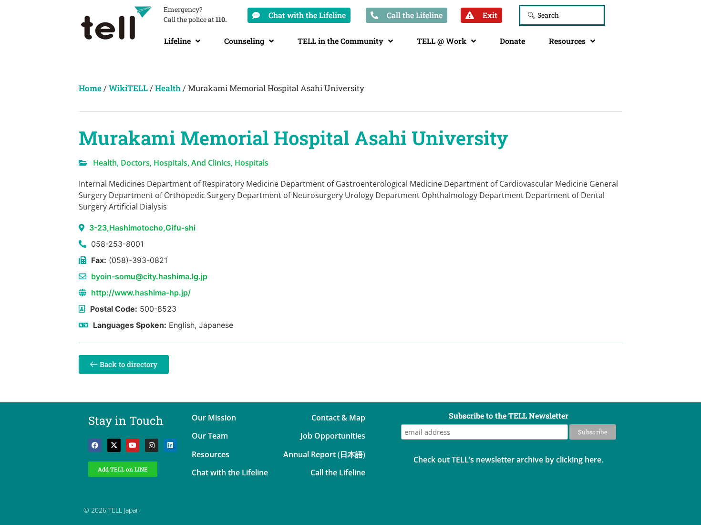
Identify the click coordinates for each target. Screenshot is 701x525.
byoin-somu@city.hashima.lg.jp (149, 276)
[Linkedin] (170, 445)
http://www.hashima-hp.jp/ (141, 292)
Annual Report (309, 454)
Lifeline (177, 41)
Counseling (244, 41)
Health (168, 88)
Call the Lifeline (337, 472)
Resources (567, 41)
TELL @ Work (441, 41)
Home (90, 88)
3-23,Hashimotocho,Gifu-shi (142, 227)
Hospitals (251, 163)
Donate (512, 41)
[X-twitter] (114, 445)
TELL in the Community (340, 41)
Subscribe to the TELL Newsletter (508, 416)
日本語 (351, 454)
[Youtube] (132, 445)
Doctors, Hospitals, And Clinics (176, 163)
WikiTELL (128, 88)
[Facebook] (95, 445)
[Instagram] (151, 445)
